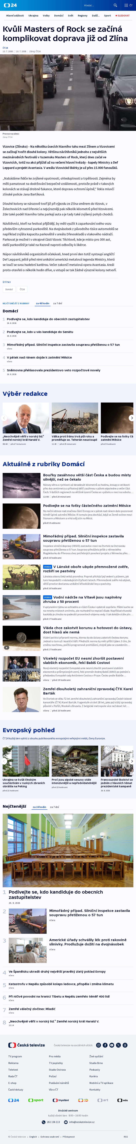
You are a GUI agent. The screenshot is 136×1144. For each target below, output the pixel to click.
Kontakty (94, 1089)
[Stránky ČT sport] (35, 1100)
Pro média (55, 1056)
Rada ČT (13, 1076)
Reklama (13, 1063)
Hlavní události (15, 15)
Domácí (58, 15)
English (33, 1136)
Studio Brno (96, 1063)
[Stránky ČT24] (13, 1100)
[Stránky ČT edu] (122, 1100)
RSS (126, 1136)
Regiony (82, 15)
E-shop (12, 1083)
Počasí (52, 1076)
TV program (15, 1056)
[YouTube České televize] (111, 1045)
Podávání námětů (59, 1083)
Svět (70, 15)
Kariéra (93, 1076)
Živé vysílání (96, 1056)
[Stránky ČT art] (103, 1100)
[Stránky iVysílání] (61, 1100)
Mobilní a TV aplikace (101, 1083)
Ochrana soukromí (49, 1136)
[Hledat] (115, 5)
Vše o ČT (53, 1089)
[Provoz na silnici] (68, 92)
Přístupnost (69, 1136)
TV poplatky (56, 1063)
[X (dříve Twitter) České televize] (118, 1045)
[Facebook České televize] (105, 1045)
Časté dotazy (15, 1089)
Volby (46, 15)
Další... (96, 15)
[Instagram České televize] (98, 1045)
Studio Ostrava (57, 1069)
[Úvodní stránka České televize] (26, 1045)
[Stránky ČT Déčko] (83, 1100)
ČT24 (5, 47)
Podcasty (94, 1069)
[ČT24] (10, 5)
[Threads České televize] (125, 1045)
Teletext (13, 1069)
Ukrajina (33, 15)
